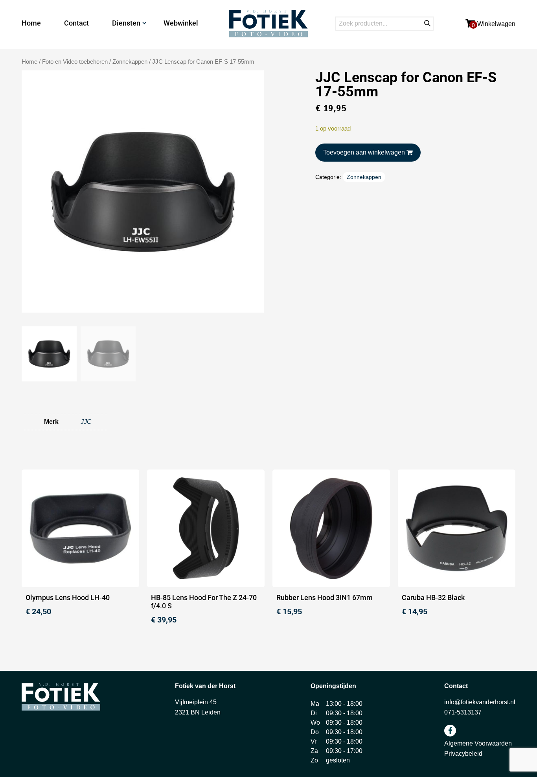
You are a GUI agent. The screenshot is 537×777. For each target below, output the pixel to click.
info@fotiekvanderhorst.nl (479, 702)
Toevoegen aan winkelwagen (364, 152)
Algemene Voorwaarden (478, 743)
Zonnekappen (129, 62)
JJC (86, 421)
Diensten (126, 23)
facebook (450, 730)
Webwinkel (181, 23)
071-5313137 (463, 712)
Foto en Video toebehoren (75, 62)
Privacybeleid (463, 753)
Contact (76, 23)
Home (31, 23)
